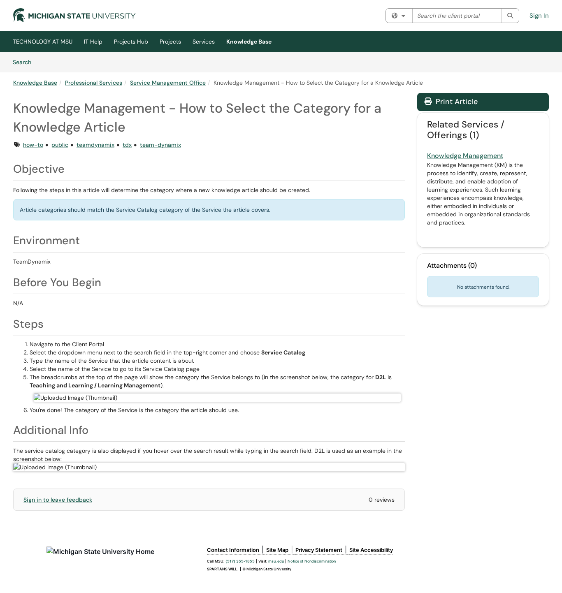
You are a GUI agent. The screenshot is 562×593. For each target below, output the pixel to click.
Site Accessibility (371, 550)
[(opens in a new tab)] (74, 15)
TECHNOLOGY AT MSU (42, 41)
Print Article (456, 102)
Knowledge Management (465, 155)
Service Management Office (168, 82)
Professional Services (93, 82)
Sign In (539, 16)
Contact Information (233, 550)
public (59, 144)
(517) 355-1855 (240, 561)
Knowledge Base (249, 41)
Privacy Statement (318, 550)
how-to (33, 144)
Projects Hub (131, 41)
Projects (170, 41)
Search (25, 62)
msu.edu (276, 561)
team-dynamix (160, 144)
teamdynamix (95, 144)
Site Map (277, 550)
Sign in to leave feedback (57, 499)
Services (204, 41)
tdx (127, 144)
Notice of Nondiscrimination (312, 561)
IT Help (93, 41)
